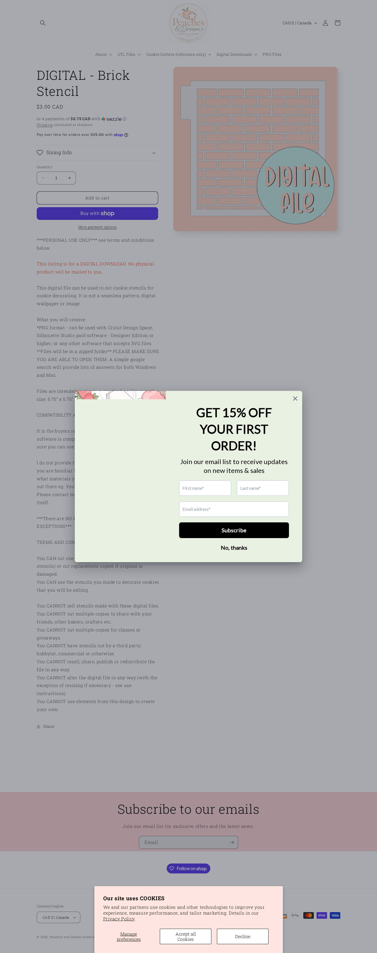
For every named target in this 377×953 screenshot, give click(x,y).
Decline (242, 936)
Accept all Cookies (186, 936)
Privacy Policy (119, 919)
